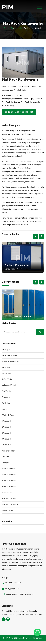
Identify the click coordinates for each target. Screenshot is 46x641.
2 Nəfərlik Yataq (8, 415)
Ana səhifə (8, 28)
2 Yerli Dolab (6, 427)
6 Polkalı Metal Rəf (9, 487)
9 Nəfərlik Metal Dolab (10, 361)
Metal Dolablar (7, 367)
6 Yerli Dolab (6, 445)
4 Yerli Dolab (6, 439)
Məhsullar (18, 28)
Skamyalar (6, 463)
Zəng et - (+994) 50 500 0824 (19, 112)
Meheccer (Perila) (9, 385)
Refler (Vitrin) (7, 379)
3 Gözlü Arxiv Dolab (9, 499)
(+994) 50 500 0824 (13, 583)
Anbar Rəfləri (7, 493)
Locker (4, 409)
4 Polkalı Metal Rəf (9, 475)
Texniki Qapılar (7, 510)
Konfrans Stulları (8, 451)
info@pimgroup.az (12, 588)
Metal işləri (6, 350)
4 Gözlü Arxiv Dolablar (10, 504)
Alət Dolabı (6, 403)
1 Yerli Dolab (6, 421)
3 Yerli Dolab (6, 433)
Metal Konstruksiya (9, 355)
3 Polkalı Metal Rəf (9, 469)
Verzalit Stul (7, 457)
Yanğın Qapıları (7, 373)
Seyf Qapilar (6, 391)
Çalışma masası (8, 397)
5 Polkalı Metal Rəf (9, 481)
